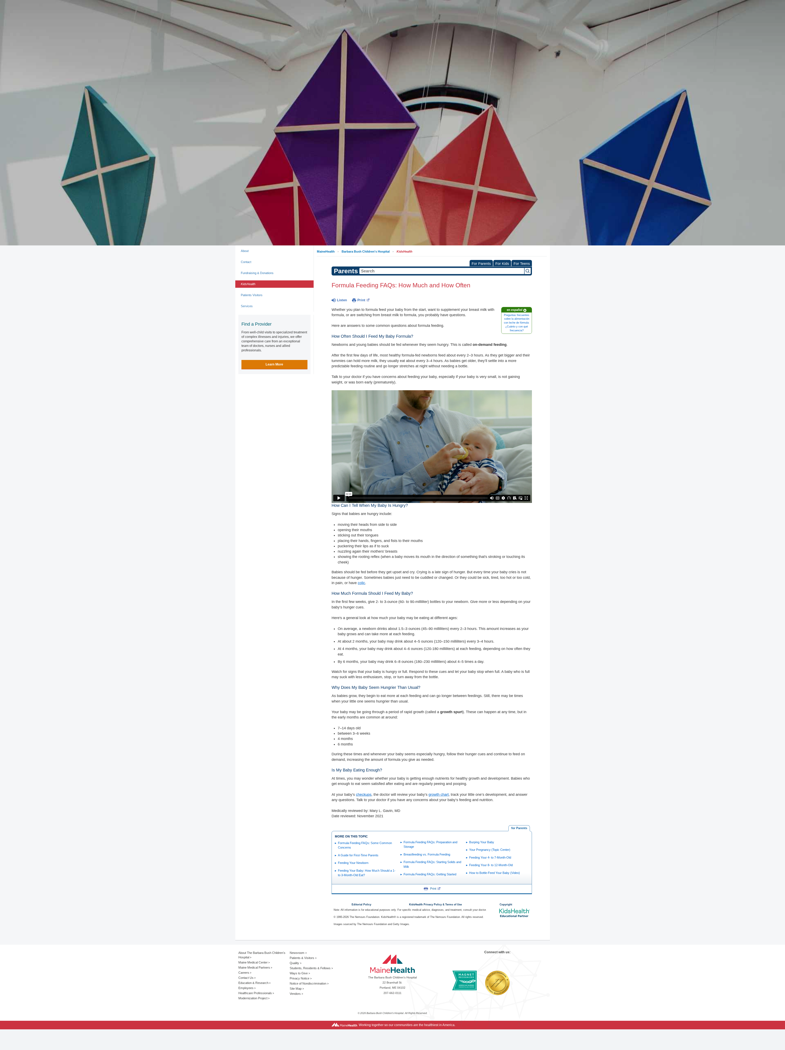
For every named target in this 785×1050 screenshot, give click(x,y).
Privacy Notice (299, 978)
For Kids (502, 264)
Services (247, 306)
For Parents (481, 264)
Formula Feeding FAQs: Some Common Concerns (365, 845)
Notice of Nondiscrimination (308, 983)
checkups (363, 795)
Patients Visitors (251, 295)
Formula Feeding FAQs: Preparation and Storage (430, 844)
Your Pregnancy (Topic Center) (489, 849)
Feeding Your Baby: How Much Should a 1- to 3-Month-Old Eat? (366, 873)
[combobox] (441, 271)
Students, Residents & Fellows (310, 968)
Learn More (274, 364)
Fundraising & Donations (257, 273)
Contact (246, 262)
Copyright (506, 904)
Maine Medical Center (253, 962)
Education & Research (253, 983)
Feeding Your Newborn (353, 863)
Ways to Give (299, 973)
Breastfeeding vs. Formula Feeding (427, 854)
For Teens (522, 264)
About (245, 251)
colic (361, 583)
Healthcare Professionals (255, 993)
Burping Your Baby (481, 842)
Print (361, 300)
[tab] (519, 828)
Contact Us (245, 977)
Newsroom (297, 952)
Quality (294, 963)
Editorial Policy (361, 904)
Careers (243, 972)
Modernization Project (252, 998)
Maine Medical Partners (254, 967)
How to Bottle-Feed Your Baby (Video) (494, 873)
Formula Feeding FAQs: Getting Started (430, 874)
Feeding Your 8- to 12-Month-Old (491, 865)
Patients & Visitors (302, 958)
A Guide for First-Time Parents (358, 855)
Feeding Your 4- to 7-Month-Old (490, 857)
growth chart (438, 795)
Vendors (295, 993)
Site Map (296, 988)
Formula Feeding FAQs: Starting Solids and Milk (432, 864)
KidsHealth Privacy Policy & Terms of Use (435, 904)
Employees (245, 988)
